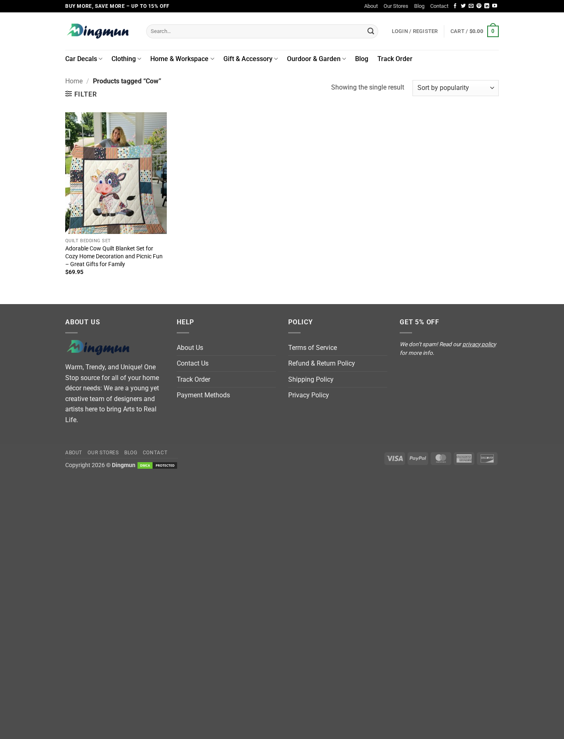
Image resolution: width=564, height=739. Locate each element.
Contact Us (193, 363)
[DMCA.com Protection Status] (157, 465)
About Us (190, 348)
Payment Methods (203, 395)
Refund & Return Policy (321, 363)
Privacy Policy (308, 395)
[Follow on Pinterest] (478, 6)
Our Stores (396, 6)
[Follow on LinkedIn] (486, 6)
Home (74, 81)
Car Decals (81, 59)
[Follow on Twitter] (463, 6)
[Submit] (371, 31)
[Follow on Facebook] (455, 6)
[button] (474, 31)
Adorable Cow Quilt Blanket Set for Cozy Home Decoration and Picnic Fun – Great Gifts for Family (114, 256)
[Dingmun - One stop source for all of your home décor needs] (99, 31)
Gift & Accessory (248, 59)
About (371, 6)
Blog (419, 6)
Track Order (394, 59)
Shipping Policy (311, 379)
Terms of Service (312, 348)
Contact (439, 6)
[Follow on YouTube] (494, 6)
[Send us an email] (471, 6)
